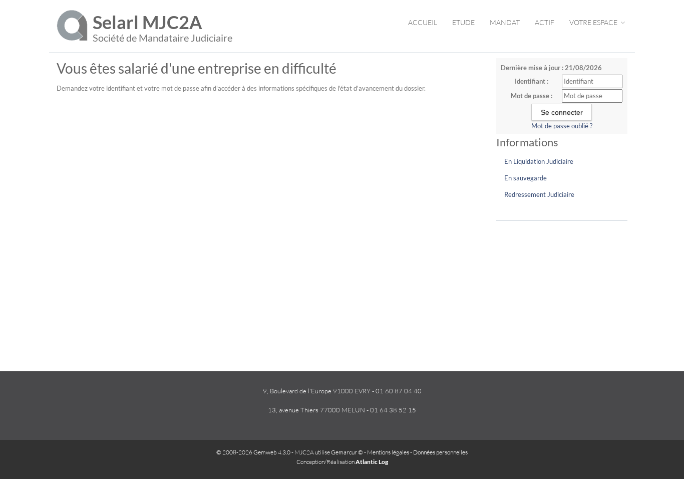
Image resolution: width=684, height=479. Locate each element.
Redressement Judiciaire (539, 194)
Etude (463, 22)
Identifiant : (531, 81)
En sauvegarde (525, 178)
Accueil (422, 22)
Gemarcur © (347, 452)
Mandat (505, 22)
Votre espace (594, 22)
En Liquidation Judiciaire (538, 161)
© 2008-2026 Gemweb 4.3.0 (253, 452)
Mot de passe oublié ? (561, 126)
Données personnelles (440, 452)
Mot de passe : (531, 96)
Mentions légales (388, 452)
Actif (544, 22)
